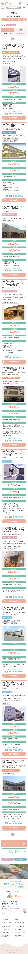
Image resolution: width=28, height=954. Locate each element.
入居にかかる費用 (6, 926)
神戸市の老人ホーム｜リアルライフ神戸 (13, 369)
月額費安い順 (20, 33)
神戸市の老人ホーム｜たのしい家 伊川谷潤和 (13, 609)
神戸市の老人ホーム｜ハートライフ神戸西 (13, 208)
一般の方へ (7, 859)
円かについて (19, 919)
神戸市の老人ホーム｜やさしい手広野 (13, 125)
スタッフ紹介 (5, 932)
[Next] (15, 38)
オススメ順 (7, 30)
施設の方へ (20, 859)
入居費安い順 (7, 33)
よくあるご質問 (5, 929)
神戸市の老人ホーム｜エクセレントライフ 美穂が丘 (14, 47)
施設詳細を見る (14, 118)
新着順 (20, 30)
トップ (2, 8)
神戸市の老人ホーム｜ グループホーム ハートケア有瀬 (13, 453)
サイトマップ (5, 939)
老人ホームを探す (6, 922)
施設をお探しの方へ (7, 936)
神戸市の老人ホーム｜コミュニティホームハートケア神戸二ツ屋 (14, 530)
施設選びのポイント (20, 922)
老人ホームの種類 (20, 926)
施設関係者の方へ (20, 936)
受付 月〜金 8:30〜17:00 (15, 113)
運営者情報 (18, 929)
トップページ (5, 919)
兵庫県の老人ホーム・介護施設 (13, 8)
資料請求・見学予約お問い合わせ (14, 851)
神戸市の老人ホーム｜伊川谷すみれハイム (14, 761)
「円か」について (14, 843)
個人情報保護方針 (20, 932)
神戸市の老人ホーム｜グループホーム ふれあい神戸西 (14, 684)
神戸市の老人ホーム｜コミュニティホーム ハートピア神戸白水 (14, 283)
